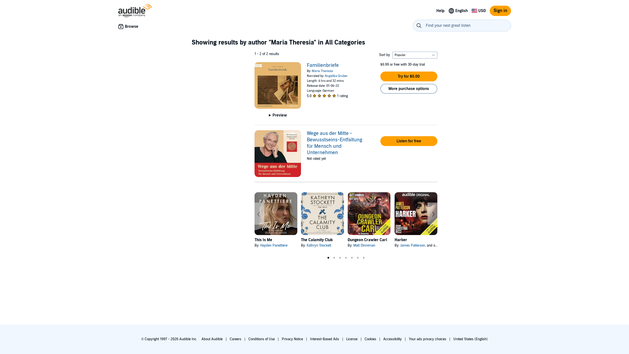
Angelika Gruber (336, 76)
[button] (408, 76)
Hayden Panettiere (273, 245)
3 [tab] (340, 257)
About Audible (212, 339)
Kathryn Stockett (319, 245)
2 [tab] (334, 257)
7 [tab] (363, 257)
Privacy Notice (292, 339)
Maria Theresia (322, 71)
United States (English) (470, 339)
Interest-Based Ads (324, 339)
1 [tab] (328, 257)
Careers (235, 339)
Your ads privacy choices (427, 339)
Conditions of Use (261, 339)
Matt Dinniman (364, 245)
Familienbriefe (323, 65)
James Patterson (412, 245)
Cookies (370, 339)
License (351, 339)
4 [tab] (345, 257)
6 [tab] (357, 257)
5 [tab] (351, 257)
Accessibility (392, 339)
